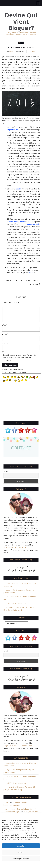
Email (6, 471)
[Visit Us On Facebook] (14, 430)
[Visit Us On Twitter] (8, 430)
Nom (4, 325)
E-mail (5, 334)
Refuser (21, 852)
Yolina (11, 51)
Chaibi (6, 802)
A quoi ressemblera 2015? (21, 47)
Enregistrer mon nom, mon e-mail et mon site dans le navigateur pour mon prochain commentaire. (19, 357)
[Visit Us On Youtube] (27, 430)
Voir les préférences (21, 858)
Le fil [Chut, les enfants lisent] (17, 603)
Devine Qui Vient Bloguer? (21, 21)
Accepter (21, 846)
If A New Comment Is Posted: (12, 369)
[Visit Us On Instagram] (34, 430)
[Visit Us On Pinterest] (21, 430)
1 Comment (31, 51)
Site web (5, 343)
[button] (38, 816)
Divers (21, 43)
